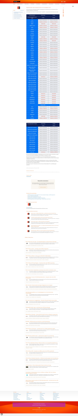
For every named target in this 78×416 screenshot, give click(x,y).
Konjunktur (39, 245)
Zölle (39, 304)
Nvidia (42, 245)
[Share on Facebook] (63, 12)
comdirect (32, 369)
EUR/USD (27, 325)
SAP (40, 377)
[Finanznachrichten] (18, 7)
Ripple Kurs (55, 399)
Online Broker (15, 395)
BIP (26, 304)
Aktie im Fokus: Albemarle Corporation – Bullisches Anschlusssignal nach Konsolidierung (42, 358)
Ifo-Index (35, 304)
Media (42, 409)
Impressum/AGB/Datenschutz (36, 409)
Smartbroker (42, 398)
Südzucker (44, 318)
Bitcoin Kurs (55, 398)
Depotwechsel (29, 393)
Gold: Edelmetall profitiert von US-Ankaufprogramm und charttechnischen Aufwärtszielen (39, 293)
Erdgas (32, 311)
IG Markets (41, 397)
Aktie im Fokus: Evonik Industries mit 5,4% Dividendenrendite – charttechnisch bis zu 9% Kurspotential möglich (42, 381)
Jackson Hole (31, 339)
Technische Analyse (39, 259)
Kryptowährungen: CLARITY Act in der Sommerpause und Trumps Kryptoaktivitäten (42, 230)
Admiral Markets (42, 393)
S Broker (53, 346)
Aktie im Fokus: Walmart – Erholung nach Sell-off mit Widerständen (38, 255)
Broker (29, 346)
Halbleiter (29, 245)
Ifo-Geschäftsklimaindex (33, 245)
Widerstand (47, 318)
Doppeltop (27, 259)
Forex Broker (15, 396)
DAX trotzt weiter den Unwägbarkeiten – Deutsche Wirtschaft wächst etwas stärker (41, 300)
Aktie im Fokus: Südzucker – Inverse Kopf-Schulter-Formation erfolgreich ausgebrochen (42, 314)
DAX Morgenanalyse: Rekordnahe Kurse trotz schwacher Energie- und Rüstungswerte (41, 194)
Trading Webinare (56, 395)
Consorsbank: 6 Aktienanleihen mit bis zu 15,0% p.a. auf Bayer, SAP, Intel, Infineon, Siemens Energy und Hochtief (41, 373)
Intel (38, 377)
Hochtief (34, 377)
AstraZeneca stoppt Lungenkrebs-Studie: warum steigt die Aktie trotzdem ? (42, 217)
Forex (27, 395)
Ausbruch (27, 318)
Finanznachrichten (29, 207)
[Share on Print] (63, 14)
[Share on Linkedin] (63, 11)
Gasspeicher (36, 311)
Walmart (43, 259)
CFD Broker (15, 397)
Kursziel (36, 252)
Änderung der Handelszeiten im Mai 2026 (34, 196)
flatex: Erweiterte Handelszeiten (33, 195)
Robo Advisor (29, 399)
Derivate (34, 346)
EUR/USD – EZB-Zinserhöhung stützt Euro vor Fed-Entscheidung (38, 321)
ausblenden (22, 10)
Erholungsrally (31, 259)
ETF (39, 346)
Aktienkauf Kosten (56, 393)
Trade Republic (42, 399)
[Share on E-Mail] (63, 15)
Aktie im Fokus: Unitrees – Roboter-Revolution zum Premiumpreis (40, 221)
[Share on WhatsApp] (63, 9)
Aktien (26, 346)
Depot (31, 346)
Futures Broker (15, 398)
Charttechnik (29, 252)
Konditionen (45, 346)
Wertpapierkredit (29, 398)
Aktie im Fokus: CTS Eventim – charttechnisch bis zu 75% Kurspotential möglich (40, 328)
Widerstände (39, 252)
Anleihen (27, 369)
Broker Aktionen (55, 394)
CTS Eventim (31, 332)
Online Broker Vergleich (17, 394)
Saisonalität (35, 259)
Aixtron (27, 252)
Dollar (28, 339)
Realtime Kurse (50, 346)
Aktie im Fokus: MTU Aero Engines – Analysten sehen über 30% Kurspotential (40, 262)
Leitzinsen (38, 325)
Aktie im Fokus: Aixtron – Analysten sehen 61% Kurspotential (37, 248)
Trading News (55, 396)
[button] (61, 1)
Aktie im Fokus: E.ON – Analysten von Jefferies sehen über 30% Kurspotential (40, 351)
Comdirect (41, 394)
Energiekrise (29, 311)
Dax (26, 245)
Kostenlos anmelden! (43, 187)
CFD (27, 394)
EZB (34, 311)
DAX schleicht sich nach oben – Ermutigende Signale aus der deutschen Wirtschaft (41, 241)
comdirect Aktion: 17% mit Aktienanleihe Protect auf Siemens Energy (38, 365)
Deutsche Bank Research (36, 332)
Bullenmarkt (30, 318)
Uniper (40, 311)
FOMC (36, 325)
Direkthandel (36, 346)
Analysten (27, 385)
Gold (35, 297)
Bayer (29, 377)
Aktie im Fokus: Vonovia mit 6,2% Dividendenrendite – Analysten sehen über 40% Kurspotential (41, 278)
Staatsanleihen (39, 297)
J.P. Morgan (33, 252)
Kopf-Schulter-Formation (39, 318)
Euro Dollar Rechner (56, 397)
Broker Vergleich (16, 393)
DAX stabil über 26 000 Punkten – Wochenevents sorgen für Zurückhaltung (40, 335)
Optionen (28, 397)
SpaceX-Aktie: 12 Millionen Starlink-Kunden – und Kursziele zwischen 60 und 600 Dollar (43, 213)
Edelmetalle (33, 297)
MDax (43, 332)
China (30, 297)
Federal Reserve (33, 325)
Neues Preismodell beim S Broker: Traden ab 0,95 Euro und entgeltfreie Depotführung (41, 342)
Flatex (41, 396)
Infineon (37, 377)
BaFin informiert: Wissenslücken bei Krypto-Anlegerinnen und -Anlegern (39, 285)
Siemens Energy (44, 377)
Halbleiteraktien (31, 304)
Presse (45, 409)
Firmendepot (42, 346)
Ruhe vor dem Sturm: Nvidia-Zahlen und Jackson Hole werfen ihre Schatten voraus (41, 270)
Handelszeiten (28, 176)
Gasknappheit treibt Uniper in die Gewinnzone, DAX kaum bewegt (38, 307)
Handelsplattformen (16, 399)
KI (37, 245)
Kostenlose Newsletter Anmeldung (39, 403)
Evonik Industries (35, 385)
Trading (56, 346)
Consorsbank (42, 395)
